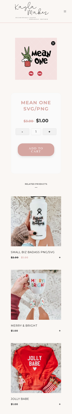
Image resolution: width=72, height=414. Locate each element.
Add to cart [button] (60, 257)
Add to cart (36, 149)
